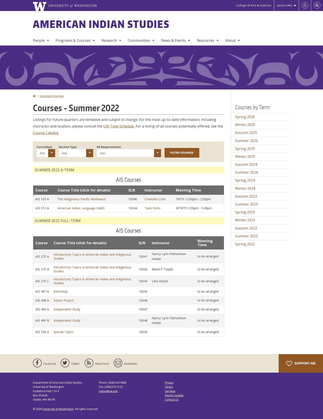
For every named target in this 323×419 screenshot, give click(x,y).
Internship (61, 291)
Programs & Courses (73, 40)
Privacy (169, 382)
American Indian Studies (101, 24)
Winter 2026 (245, 124)
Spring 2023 (245, 212)
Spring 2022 (245, 244)
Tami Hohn (152, 208)
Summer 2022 (246, 236)
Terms (169, 387)
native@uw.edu (108, 391)
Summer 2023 (246, 204)
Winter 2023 (245, 220)
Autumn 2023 (246, 196)
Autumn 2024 (246, 164)
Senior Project (64, 300)
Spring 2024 (245, 180)
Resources (205, 40)
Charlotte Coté (155, 199)
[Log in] (305, 5)
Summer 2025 (246, 140)
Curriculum (44, 147)
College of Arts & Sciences (253, 5)
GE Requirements (109, 147)
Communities (139, 40)
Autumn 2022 (246, 228)
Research (109, 40)
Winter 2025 (245, 156)
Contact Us (171, 399)
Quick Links (284, 5)
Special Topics (64, 332)
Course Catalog (45, 132)
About (230, 40)
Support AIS (305, 363)
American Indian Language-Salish (81, 208)
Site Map (170, 391)
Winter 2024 (245, 188)
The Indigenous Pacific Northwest (82, 199)
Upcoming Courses (52, 96)
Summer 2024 (246, 172)
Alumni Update (174, 395)
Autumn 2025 (246, 132)
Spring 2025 (245, 148)
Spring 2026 (245, 116)
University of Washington (58, 409)
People (39, 40)
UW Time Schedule (118, 126)
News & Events (173, 40)
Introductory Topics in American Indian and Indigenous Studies (92, 256)
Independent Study (67, 309)
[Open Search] (317, 5)
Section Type (68, 147)
